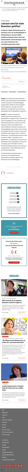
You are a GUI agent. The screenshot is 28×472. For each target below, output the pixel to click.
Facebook (3, 465)
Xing (15, 465)
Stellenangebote (6, 447)
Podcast (4, 427)
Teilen (22, 81)
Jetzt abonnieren (14, 262)
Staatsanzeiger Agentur (7, 452)
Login (3, 417)
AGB (3, 410)
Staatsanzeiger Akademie (8, 454)
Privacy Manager (6, 434)
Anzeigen (4, 457)
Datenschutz (5, 412)
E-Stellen (4, 445)
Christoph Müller (6, 78)
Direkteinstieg (13, 193)
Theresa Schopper (13, 202)
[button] (2, 469)
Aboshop (4, 424)
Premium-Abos (14, 243)
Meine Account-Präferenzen (14, 213)
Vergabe (4, 450)
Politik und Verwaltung (21, 9)
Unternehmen (5, 440)
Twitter (6, 465)
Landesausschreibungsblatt (8, 459)
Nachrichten (13, 9)
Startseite (9, 9)
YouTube (12, 465)
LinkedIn (18, 465)
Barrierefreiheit (5, 442)
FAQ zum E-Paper (6, 429)
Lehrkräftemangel (13, 199)
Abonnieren (14, 232)
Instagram (9, 465)
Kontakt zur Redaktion (7, 420)
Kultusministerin (13, 196)
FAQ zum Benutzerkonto (7, 432)
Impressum (4, 415)
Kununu (21, 465)
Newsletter (4, 422)
